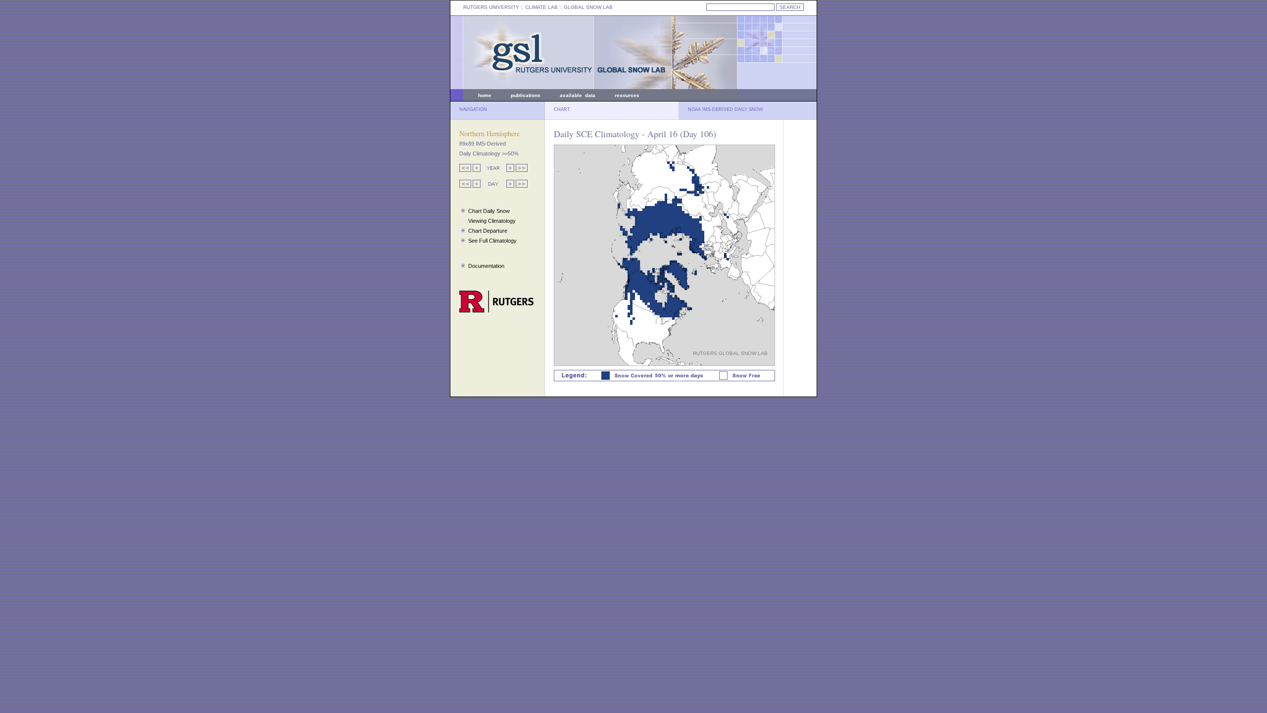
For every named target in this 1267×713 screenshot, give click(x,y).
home (484, 95)
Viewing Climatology (492, 221)
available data (577, 95)
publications (525, 95)
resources (627, 95)
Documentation (486, 266)
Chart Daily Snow (489, 211)
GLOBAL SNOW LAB (588, 7)
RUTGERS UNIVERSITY (491, 7)
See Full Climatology (492, 241)
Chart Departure (487, 231)
